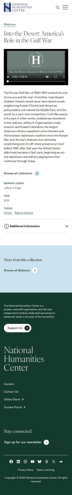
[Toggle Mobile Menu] (65, 7)
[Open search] (58, 7)
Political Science (24, 213)
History (8, 213)
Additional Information (25, 226)
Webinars (10, 24)
